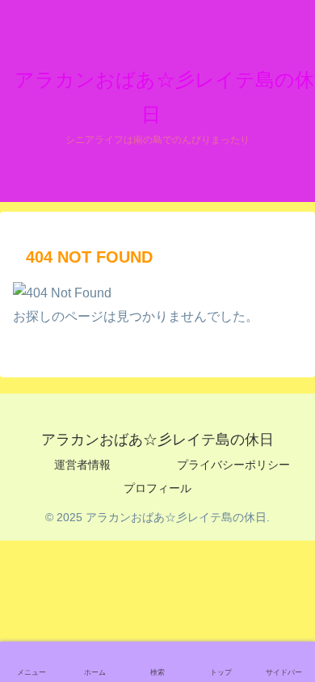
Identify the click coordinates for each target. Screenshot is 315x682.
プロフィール (157, 488)
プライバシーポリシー (233, 464)
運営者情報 (82, 464)
